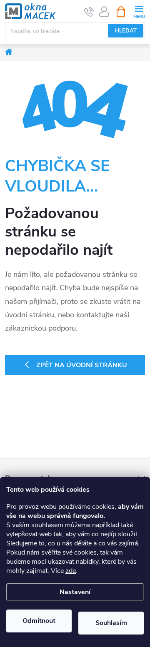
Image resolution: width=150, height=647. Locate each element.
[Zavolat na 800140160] (89, 11)
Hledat (126, 31)
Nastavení (75, 592)
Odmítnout (38, 620)
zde (70, 570)
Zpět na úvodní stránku (81, 365)
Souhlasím (111, 622)
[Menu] (139, 11)
